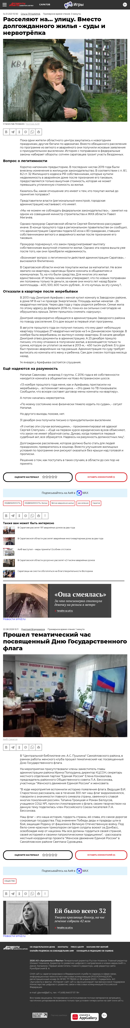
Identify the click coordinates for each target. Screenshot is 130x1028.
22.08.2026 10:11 (10, 629)
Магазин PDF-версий (97, 947)
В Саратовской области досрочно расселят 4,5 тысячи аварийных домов (56, 560)
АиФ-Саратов (10, 739)
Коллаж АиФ (33, 124)
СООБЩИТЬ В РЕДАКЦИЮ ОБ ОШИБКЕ (95, 951)
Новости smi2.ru (14, 619)
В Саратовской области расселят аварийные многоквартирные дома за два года (60, 538)
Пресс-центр (77, 947)
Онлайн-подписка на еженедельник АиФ (52, 951)
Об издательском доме (42, 947)
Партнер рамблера (59, 1015)
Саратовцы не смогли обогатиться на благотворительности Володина (55, 571)
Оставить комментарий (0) (101, 855)
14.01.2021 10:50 (10, 14)
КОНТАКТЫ (63, 947)
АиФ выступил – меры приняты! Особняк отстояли (44, 549)
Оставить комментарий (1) (101, 477)
